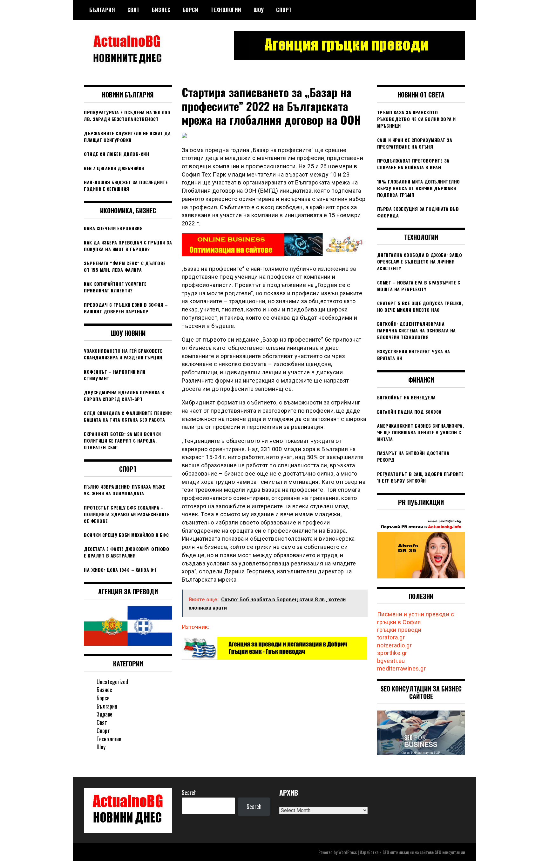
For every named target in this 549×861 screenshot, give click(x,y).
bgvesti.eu (391, 660)
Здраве (104, 714)
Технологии (226, 10)
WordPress (347, 852)
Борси (191, 10)
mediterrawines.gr (401, 668)
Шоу (259, 10)
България (102, 10)
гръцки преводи (399, 629)
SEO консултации (450, 852)
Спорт (284, 10)
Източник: (196, 627)
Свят (133, 10)
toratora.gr (391, 637)
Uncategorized (112, 681)
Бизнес (161, 10)
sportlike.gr (392, 653)
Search (189, 792)
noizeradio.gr (394, 645)
